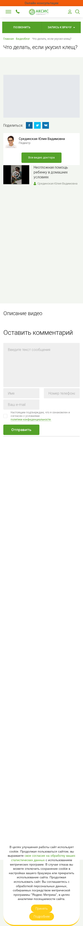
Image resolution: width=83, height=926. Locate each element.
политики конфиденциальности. (31, 419)
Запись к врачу (60, 27)
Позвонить (21, 27)
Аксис (40, 12)
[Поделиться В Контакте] (45, 125)
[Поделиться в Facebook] (29, 125)
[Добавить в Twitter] (37, 125)
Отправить (21, 429)
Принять (41, 908)
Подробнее (42, 916)
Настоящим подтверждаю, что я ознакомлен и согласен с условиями (40, 416)
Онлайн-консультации (41, 3)
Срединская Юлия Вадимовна (42, 139)
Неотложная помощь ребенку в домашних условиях (51, 172)
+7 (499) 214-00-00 (17, 11)
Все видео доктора (41, 157)
